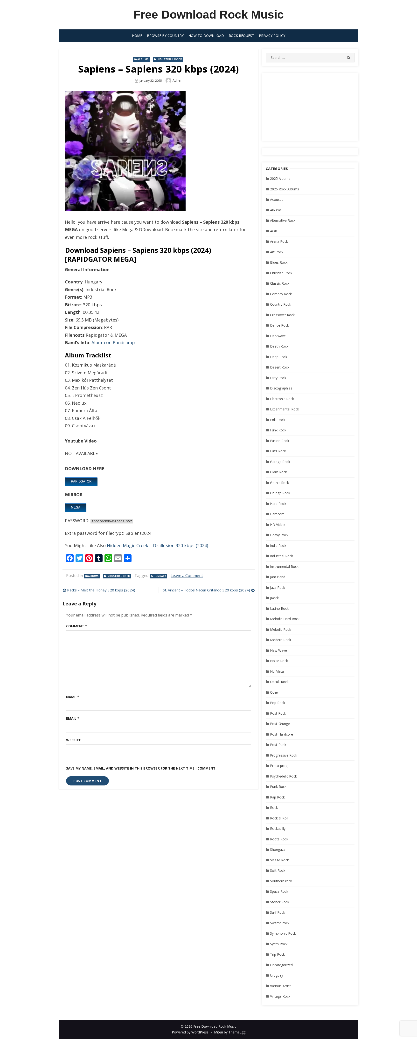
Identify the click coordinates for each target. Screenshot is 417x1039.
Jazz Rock (277, 587)
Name (72, 697)
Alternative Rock (282, 220)
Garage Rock (280, 461)
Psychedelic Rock (283, 776)
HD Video (277, 524)
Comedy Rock (281, 294)
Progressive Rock (283, 755)
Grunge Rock (280, 493)
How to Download (206, 35)
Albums (143, 59)
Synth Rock (278, 944)
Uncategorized (281, 965)
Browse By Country (165, 35)
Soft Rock (277, 870)
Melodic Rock (280, 629)
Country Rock (280, 304)
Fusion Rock (279, 440)
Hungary (159, 576)
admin (177, 80)
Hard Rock (278, 503)
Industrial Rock (169, 59)
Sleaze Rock (279, 860)
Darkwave (278, 336)
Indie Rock (278, 545)
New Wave (278, 650)
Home (137, 35)
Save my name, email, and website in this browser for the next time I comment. (141, 768)
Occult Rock (279, 681)
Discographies (281, 388)
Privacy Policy (272, 35)
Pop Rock (277, 702)
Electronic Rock (282, 398)
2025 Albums (280, 178)
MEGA (75, 507)
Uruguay (276, 975)
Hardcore (277, 514)
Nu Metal (277, 671)
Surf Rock (277, 912)
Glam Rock (278, 472)
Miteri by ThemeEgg (229, 1032)
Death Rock (279, 346)
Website (73, 740)
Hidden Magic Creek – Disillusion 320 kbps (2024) (157, 545)
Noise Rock (279, 660)
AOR (273, 231)
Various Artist (280, 986)
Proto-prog (278, 765)
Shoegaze (277, 849)
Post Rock (278, 713)
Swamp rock (279, 923)
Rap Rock (277, 797)
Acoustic (276, 199)
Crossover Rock (282, 315)
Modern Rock (280, 639)
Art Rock (276, 252)
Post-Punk (278, 744)
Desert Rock (279, 367)
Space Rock (279, 891)
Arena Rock (279, 241)
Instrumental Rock (284, 566)
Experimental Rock (284, 409)
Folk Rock (277, 419)
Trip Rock (277, 954)
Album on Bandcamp (113, 342)
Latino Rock (279, 608)
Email (72, 718)
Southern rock (281, 881)
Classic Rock (279, 283)
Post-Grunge (280, 723)
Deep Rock (278, 357)
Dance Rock (279, 325)
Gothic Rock (279, 482)
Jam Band (277, 577)
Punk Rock (278, 786)
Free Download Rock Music (208, 14)
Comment (76, 626)
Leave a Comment (187, 575)
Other (274, 692)
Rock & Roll (279, 818)
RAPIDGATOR (81, 481)
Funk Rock (278, 430)
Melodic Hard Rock (284, 619)
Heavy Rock (279, 535)
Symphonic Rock (283, 933)
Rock (274, 807)
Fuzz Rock (278, 451)
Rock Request (241, 35)
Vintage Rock (280, 996)
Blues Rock (278, 262)
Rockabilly (277, 828)
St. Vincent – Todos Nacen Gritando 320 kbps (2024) (206, 590)
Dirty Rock (278, 377)
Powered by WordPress (190, 1032)
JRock (274, 598)
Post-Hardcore (281, 734)
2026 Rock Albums (284, 189)
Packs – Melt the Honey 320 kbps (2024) (101, 590)
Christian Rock (281, 273)
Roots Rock (279, 839)
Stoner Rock (279, 902)
